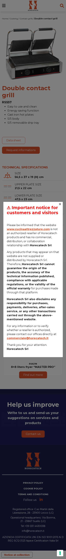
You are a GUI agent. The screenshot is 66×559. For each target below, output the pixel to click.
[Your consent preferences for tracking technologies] (60, 553)
